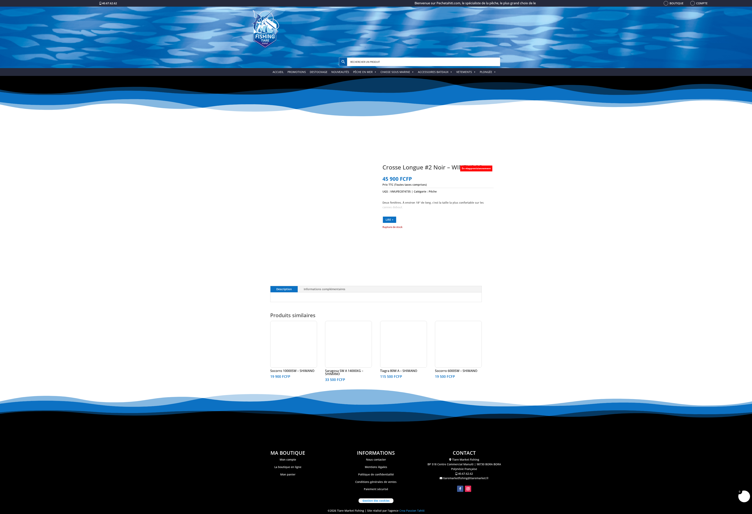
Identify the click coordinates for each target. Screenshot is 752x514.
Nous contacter (376, 459)
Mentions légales (376, 467)
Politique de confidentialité (376, 474)
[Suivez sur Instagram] (468, 489)
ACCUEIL (278, 72)
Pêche (433, 191)
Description (284, 289)
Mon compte (288, 459)
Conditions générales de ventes (376, 482)
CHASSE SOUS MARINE (395, 72)
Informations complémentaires (324, 289)
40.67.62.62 (109, 3)
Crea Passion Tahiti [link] (412, 510)
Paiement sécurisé (376, 489)
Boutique (676, 3)
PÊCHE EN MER (363, 72)
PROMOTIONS (296, 72)
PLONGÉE (486, 72)
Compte (702, 3)
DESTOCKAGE (318, 72)
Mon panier (288, 474)
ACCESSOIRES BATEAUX (433, 72)
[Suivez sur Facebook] (460, 489)
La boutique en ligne (287, 467)
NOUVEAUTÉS (340, 72)
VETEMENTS (464, 72)
